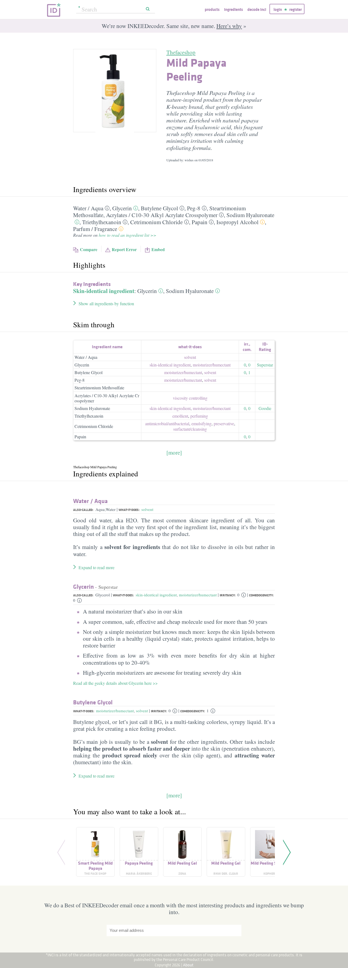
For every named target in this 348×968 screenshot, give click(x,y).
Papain (199, 222)
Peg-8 (193, 208)
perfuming (199, 416)
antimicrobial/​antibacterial (167, 423)
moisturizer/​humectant (212, 365)
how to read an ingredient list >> (127, 235)
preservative (224, 423)
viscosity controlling (190, 398)
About (188, 964)
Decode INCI (256, 9)
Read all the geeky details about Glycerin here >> (115, 683)
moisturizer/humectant (198, 594)
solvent (190, 357)
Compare (88, 249)
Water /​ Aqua (88, 208)
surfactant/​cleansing (190, 429)
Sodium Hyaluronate (250, 215)
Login (278, 9)
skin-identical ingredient (170, 365)
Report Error (124, 249)
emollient (180, 416)
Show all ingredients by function (106, 303)
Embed (158, 249)
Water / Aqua (85, 357)
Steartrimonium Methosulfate (99, 387)
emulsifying (201, 423)
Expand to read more (96, 567)
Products (212, 9)
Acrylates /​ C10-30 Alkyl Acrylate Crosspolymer (161, 215)
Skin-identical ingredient (103, 291)
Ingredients (233, 9)
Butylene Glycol (159, 208)
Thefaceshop (180, 52)
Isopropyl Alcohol (237, 222)
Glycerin (122, 208)
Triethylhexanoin (101, 222)
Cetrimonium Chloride (156, 222)
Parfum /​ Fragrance (95, 229)
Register (295, 9)
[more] (174, 452)
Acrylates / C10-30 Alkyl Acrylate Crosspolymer (106, 398)
